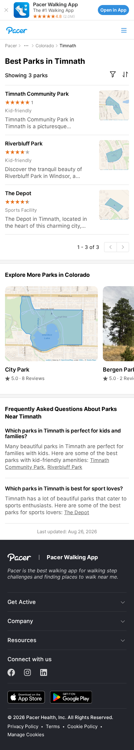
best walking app (57, 570)
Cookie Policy (82, 726)
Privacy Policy (22, 726)
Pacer (11, 45)
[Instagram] (27, 674)
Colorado (45, 45)
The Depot (76, 512)
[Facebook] (11, 674)
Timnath (68, 45)
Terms (53, 726)
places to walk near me (89, 577)
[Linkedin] (43, 674)
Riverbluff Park (64, 467)
